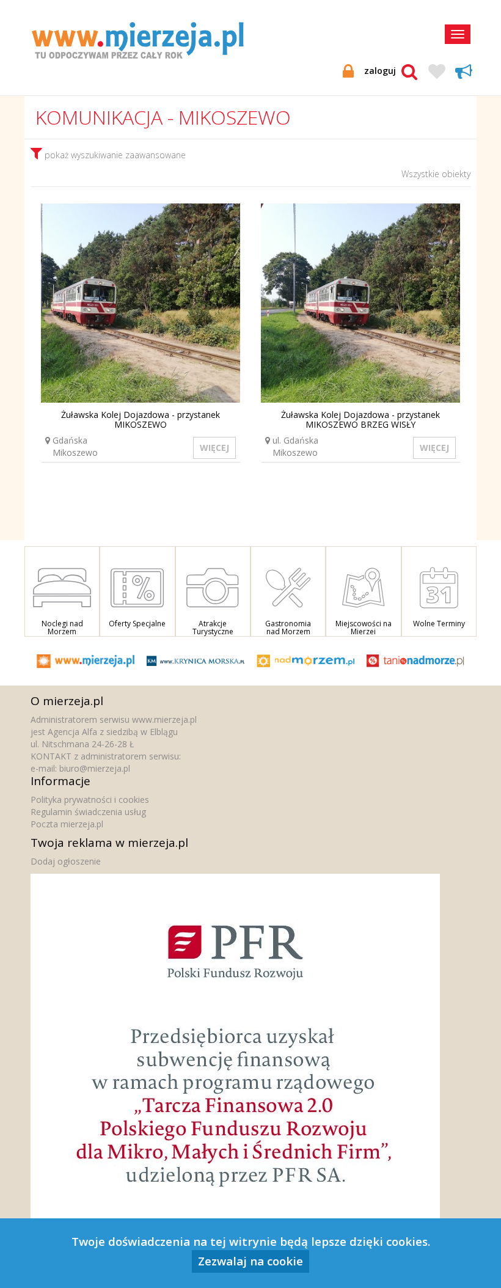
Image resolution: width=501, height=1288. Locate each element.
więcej (214, 447)
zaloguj (380, 70)
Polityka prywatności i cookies (90, 799)
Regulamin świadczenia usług (88, 812)
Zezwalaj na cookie (250, 1260)
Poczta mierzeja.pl (67, 824)
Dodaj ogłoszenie (66, 861)
